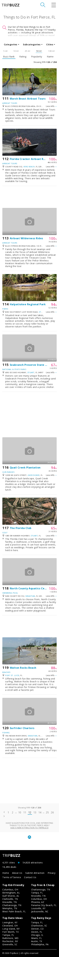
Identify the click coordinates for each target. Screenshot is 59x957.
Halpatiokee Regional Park (28, 304)
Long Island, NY (11, 928)
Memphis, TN (9, 908)
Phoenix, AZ (37, 902)
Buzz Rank (9, 56)
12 (29, 812)
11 (24, 812)
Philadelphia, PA (40, 944)
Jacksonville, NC (39, 911)
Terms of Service (11, 877)
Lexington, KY (9, 922)
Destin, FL (36, 931)
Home (5, 872)
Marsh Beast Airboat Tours (28, 98)
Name (50, 56)
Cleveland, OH (10, 925)
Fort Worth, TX (10, 931)
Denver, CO (37, 928)
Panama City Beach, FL (44, 905)
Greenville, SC (9, 944)
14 (39, 812)
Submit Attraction (35, 872)
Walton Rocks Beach (23, 667)
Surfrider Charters (22, 728)
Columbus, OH (10, 889)
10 (19, 812)
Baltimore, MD (10, 938)
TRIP (11, 5)
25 (47, 812)
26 (52, 812)
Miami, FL (36, 938)
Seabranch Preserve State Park (30, 365)
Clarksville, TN (10, 898)
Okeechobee (34, 475)
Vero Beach (29, 166)
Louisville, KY (38, 908)
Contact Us (30, 877)
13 (34, 812)
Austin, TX (36, 941)
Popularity (36, 56)
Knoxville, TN (9, 902)
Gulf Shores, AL (10, 895)
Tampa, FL (37, 892)
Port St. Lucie (12, 675)
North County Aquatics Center (30, 588)
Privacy (52, 872)
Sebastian (30, 596)
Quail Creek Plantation (25, 467)
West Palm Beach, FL (14, 911)
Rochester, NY (10, 941)
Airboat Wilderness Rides (26, 238)
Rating (22, 56)
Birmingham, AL (11, 892)
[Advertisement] (29, 197)
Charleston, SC (39, 925)
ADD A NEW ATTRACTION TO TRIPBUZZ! (29, 827)
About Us (17, 872)
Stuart (42, 312)
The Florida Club (20, 528)
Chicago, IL (37, 934)
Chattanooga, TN (11, 905)
